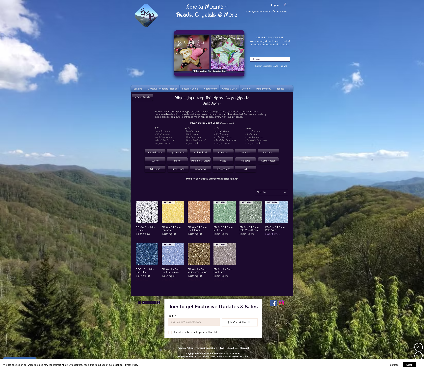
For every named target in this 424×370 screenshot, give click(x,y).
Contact (244, 348)
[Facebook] (273, 303)
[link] (285, 4)
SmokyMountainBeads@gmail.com (266, 11)
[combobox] (271, 192)
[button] (162, 88)
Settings (394, 364)
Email (172, 315)
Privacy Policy (186, 348)
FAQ (222, 348)
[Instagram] (281, 303)
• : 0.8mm (223, 137)
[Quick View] (147, 212)
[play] (236, 33)
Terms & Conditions (207, 348)
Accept (409, 364)
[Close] (420, 364)
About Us (232, 348)
